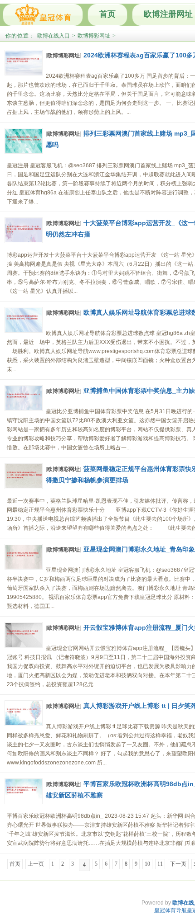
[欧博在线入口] (43, 15)
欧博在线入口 (53, 36)
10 (147, 864)
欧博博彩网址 (94, 36)
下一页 (178, 864)
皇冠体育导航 (170, 910)
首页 (107, 14)
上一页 (36, 864)
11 (160, 864)
